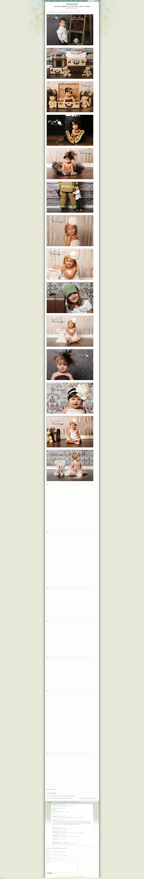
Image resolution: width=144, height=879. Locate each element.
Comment (48, 861)
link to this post (86, 802)
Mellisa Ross (54, 827)
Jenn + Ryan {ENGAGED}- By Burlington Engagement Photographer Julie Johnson (60, 798)
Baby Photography (71, 8)
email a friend (94, 802)
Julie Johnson (55, 804)
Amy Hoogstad (55, 831)
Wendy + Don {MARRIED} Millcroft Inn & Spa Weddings (88, 798)
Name (47, 850)
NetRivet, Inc (84, 876)
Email (47, 854)
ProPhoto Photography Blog (77, 876)
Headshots (76, 8)
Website (48, 857)
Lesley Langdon (55, 835)
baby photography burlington (71, 795)
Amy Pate (54, 819)
